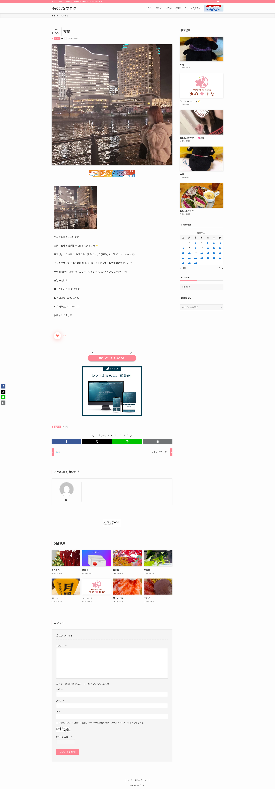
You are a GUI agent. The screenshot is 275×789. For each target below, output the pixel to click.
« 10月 (183, 268)
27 (220, 257)
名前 (59, 689)
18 (208, 252)
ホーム (129, 780)
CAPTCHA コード (64, 737)
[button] (66, 441)
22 (189, 257)
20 (220, 252)
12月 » (220, 268)
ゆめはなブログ (64, 8)
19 (214, 252)
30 (195, 262)
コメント (61, 645)
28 (183, 262)
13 (220, 247)
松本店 (57, 38)
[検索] (221, 1)
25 (208, 257)
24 (202, 257)
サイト (59, 712)
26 (214, 257)
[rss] (218, 1)
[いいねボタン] (57, 335)
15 (189, 252)
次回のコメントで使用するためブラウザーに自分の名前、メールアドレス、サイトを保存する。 (102, 722)
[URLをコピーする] (157, 441)
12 (214, 247)
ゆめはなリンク (141, 780)
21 (183, 257)
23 (195, 257)
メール (60, 701)
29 (189, 262)
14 (183, 252)
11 (208, 247)
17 (202, 252)
